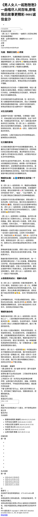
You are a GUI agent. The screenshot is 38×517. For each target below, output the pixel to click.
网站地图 (4, 515)
